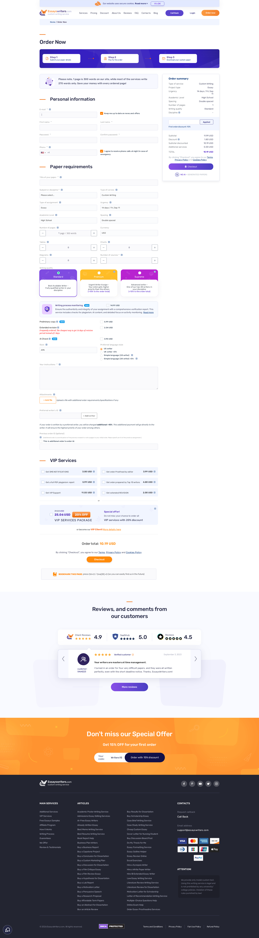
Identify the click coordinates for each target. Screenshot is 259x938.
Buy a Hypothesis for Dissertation (93, 878)
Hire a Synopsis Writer (137, 865)
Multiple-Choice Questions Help (142, 900)
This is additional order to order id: (58, 441)
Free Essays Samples (50, 820)
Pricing (94, 13)
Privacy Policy (113, 552)
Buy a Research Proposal (89, 896)
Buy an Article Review (87, 909)
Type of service (107, 190)
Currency (104, 228)
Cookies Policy (133, 552)
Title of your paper (48, 177)
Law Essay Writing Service (139, 878)
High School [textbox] (46, 220)
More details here (112, 529)
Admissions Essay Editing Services (93, 816)
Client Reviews (83, 635)
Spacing (104, 215)
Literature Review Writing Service (143, 882)
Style (42, 345)
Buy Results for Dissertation (140, 811)
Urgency (104, 202)
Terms (101, 552)
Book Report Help (85, 838)
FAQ (136, 13)
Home (52, 22)
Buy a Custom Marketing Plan (91, 860)
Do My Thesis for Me (136, 843)
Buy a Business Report (88, 847)
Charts (103, 242)
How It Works (46, 829)
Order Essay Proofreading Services (143, 909)
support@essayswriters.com (192, 830)
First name (44, 122)
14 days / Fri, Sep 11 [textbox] (111, 208)
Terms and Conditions (153, 926)
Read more (148, 312)
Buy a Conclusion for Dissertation (93, 856)
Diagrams (44, 255)
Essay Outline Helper (136, 851)
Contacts (146, 13)
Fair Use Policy (194, 926)
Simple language (116, 355)
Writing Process (47, 834)
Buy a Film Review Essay (89, 874)
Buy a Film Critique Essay (89, 869)
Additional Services (49, 811)
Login (192, 13)
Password (44, 135)
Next (196, 664)
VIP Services (46, 816)
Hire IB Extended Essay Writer (141, 874)
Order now (210, 13)
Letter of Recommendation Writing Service (147, 896)
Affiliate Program (47, 825)
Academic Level (47, 215)
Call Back (174, 13)
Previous (63, 664)
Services (83, 13)
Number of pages (47, 228)
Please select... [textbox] (47, 195)
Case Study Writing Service (140, 825)
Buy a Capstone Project (88, 851)
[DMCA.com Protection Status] (111, 927)
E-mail (43, 109)
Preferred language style (111, 345)
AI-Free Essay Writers (87, 820)
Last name (105, 122)
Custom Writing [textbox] (109, 195)
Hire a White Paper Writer (138, 869)
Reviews (128, 13)
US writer (108, 348)
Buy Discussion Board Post (139, 838)
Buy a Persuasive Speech (89, 891)
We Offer (44, 843)
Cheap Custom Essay (137, 829)
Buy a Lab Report (85, 882)
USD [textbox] (104, 233)
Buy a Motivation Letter (88, 887)
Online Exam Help (135, 905)
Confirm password (108, 135)
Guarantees (45, 838)
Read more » (141, 3)
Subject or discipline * (50, 190)
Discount (104, 13)
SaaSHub (125, 635)
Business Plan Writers (87, 843)
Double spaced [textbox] (108, 220)
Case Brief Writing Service (139, 820)
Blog (156, 13)
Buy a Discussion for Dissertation (93, 865)
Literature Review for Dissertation (143, 887)
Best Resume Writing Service (91, 834)
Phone (42, 147)
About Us (116, 13)
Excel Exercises (134, 860)
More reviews (129, 686)
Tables (43, 242)
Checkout (99, 559)
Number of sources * (109, 255)
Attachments (46, 394)
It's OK (157, 3)
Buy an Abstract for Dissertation (92, 905)
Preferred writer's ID (49, 410)
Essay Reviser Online (137, 856)
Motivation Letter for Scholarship (142, 891)
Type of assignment (49, 202)
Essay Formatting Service (139, 847)
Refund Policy (213, 926)
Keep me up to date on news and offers (122, 113)
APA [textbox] (43, 350)
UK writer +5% (110, 352)
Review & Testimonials (50, 847)
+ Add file (47, 400)
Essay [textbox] (43, 208)
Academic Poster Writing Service (92, 811)
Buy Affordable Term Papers (90, 900)
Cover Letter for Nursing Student (142, 834)
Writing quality (46, 268)
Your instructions (47, 364)
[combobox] (43, 153)
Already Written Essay (87, 825)
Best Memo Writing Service (90, 829)
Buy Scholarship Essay (138, 816)
